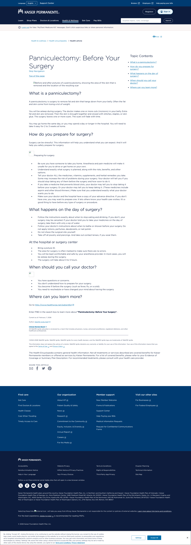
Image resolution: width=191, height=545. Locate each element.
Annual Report (63, 432)
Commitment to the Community (71, 421)
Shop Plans (32, 20)
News (59, 411)
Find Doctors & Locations (29, 405)
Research (61, 416)
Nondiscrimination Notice (28, 470)
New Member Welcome (106, 400)
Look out (25, 27)
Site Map (139, 474)
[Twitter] (20, 485)
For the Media (63, 443)
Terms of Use (42, 346)
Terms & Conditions (103, 466)
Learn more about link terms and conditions (154, 511)
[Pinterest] (39, 485)
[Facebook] (27, 485)
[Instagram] (46, 485)
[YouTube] (33, 485)
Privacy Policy (58, 346)
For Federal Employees (146, 405)
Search (168, 20)
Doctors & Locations (49, 20)
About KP (61, 400)
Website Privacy (63, 466)
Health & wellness (38, 41)
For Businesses (142, 400)
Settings (138, 538)
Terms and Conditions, (63, 543)
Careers (60, 437)
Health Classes (24, 411)
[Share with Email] (31, 368)
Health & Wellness (70, 20)
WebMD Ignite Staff (42, 322)
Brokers (134, 3)
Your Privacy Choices (65, 474)
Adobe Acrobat (46, 516)
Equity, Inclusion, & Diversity (69, 427)
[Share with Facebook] (37, 368)
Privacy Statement (78, 543)
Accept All (154, 538)
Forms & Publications (105, 405)
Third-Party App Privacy (105, 474)
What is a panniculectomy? (143, 62)
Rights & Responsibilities (105, 470)
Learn (20, 20)
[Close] (187, 537)
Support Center (47, 3)
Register (149, 12)
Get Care (86, 20)
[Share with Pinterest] (50, 368)
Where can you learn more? (143, 87)
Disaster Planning (142, 466)
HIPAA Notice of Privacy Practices (70, 470)
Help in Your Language (27, 474)
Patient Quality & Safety (67, 405)
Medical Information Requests (109, 421)
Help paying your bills (164, 3)
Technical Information (144, 470)
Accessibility (23, 466)
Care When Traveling (27, 416)
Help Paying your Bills (105, 416)
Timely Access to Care (27, 421)
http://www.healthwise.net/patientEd (53, 305)
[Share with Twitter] (43, 368)
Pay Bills (97, 20)
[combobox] (141, 20)
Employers (147, 3)
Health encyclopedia (58, 41)
